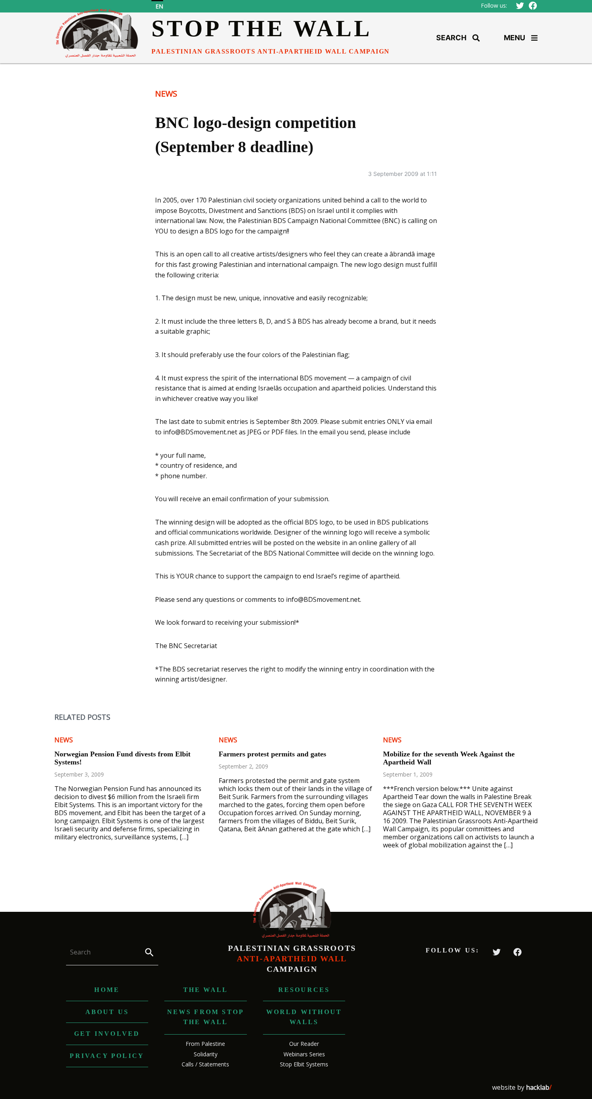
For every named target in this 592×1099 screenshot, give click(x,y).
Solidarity (205, 1054)
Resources (304, 989)
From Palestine (205, 1043)
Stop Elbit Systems (304, 1064)
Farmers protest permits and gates (272, 754)
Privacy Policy (107, 1055)
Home (107, 989)
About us (107, 1011)
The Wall (205, 989)
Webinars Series (304, 1054)
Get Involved (107, 1033)
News (166, 93)
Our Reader (304, 1043)
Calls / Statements (205, 1064)
